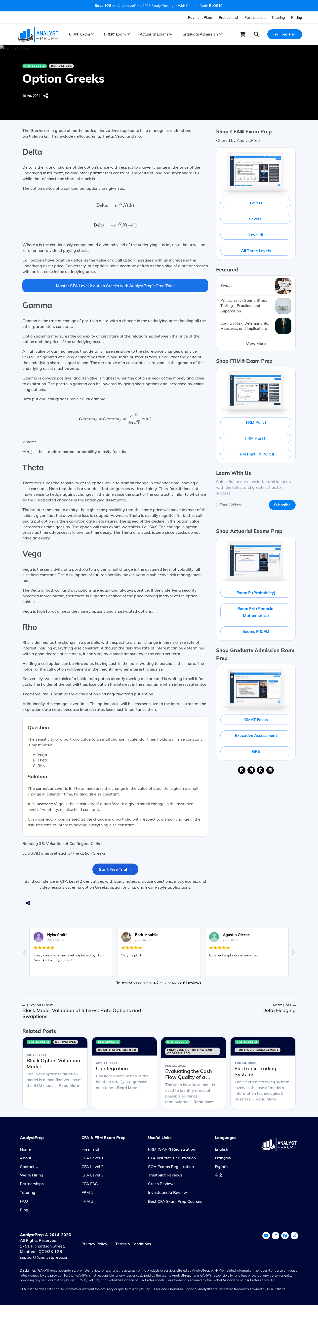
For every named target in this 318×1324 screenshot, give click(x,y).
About (25, 1157)
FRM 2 (87, 1201)
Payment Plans (200, 17)
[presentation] (115, 205)
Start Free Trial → (115, 869)
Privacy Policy (94, 1243)
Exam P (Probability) (256, 592)
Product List (228, 17)
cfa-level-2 (34, 66)
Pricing (296, 17)
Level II (256, 218)
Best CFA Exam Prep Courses (175, 1201)
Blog (24, 1209)
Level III (256, 234)
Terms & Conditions (133, 1243)
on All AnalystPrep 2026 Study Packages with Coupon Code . (159, 5)
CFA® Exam (80, 34)
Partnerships (254, 17)
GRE (256, 751)
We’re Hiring (31, 1175)
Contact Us (30, 1166)
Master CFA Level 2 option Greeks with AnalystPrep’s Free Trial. (115, 285)
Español (222, 1166)
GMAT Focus (256, 719)
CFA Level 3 (92, 1175)
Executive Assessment (256, 735)
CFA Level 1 (92, 1157)
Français (223, 1157)
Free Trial (90, 1149)
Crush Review (161, 1183)
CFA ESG (89, 1183)
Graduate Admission (200, 34)
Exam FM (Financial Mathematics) (256, 612)
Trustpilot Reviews (165, 1175)
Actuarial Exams (154, 34)
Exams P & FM (255, 631)
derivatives (61, 66)
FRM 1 (87, 1192)
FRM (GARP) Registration (171, 1149)
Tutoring (278, 17)
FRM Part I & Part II (256, 454)
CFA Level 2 (92, 1166)
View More (256, 343)
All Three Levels (256, 250)
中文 (219, 1175)
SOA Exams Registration (171, 1166)
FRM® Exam (115, 34)
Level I (256, 202)
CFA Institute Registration (172, 1157)
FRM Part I (256, 422)
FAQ (24, 1201)
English (221, 1149)
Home (25, 1149)
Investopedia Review (167, 1192)
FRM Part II (256, 438)
